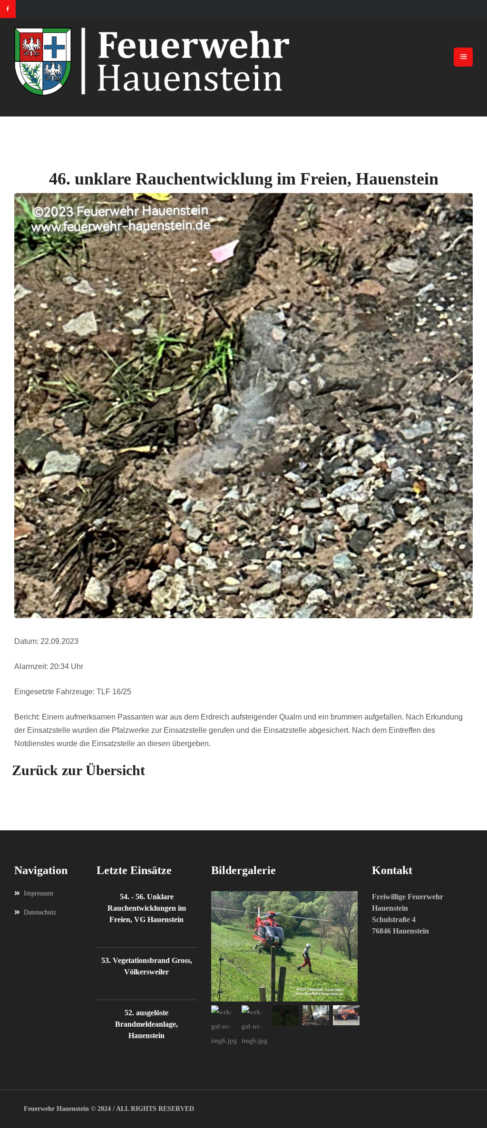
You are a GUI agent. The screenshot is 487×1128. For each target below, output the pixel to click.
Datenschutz (40, 912)
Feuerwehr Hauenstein (56, 1108)
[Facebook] (8, 9)
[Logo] (243, 62)
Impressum (38, 893)
